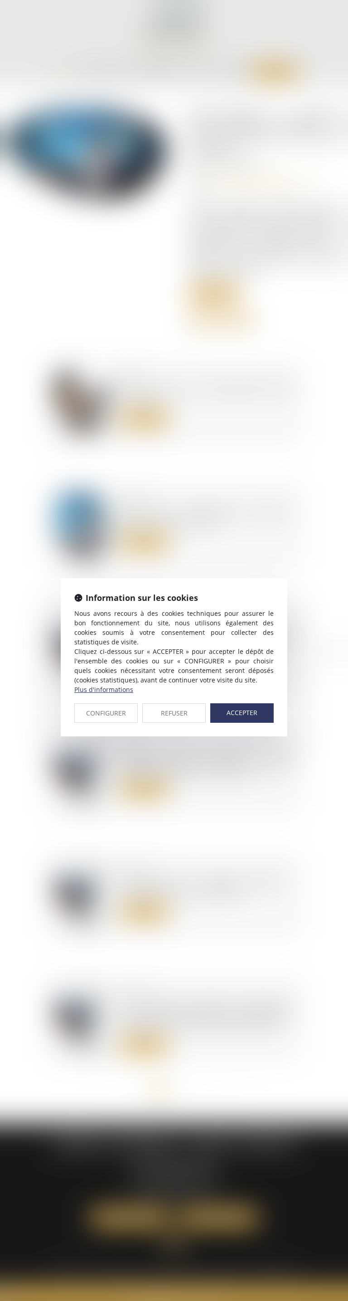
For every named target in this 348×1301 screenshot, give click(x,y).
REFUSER (174, 713)
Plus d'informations (103, 689)
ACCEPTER (242, 712)
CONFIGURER (106, 713)
